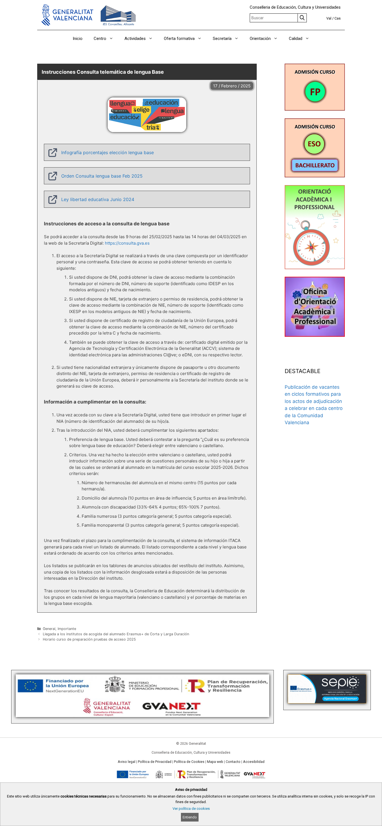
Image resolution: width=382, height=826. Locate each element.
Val (328, 18)
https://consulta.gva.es (127, 243)
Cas (337, 18)
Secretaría (222, 38)
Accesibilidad (254, 762)
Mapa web (215, 762)
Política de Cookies (189, 762)
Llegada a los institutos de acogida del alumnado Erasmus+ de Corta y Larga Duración (116, 634)
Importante (67, 629)
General (49, 629)
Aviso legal (126, 762)
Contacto (233, 762)
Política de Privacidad (154, 762)
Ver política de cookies (191, 808)
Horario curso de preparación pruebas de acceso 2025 (89, 639)
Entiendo (190, 817)
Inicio (77, 38)
